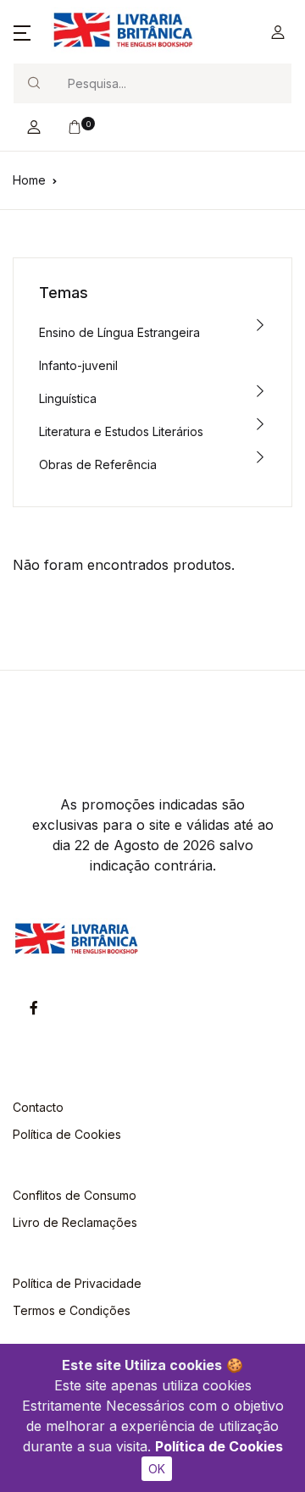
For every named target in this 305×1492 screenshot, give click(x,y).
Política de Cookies (219, 1446)
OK (156, 1469)
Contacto (38, 1107)
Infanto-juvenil (78, 365)
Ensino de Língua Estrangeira (119, 332)
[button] (22, 32)
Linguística (68, 398)
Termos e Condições (71, 1310)
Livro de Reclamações (75, 1222)
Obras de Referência (98, 464)
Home (29, 180)
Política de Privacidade (77, 1283)
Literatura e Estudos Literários (121, 431)
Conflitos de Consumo (74, 1195)
